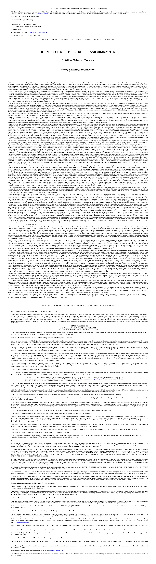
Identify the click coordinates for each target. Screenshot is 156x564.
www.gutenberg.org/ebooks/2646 (38, 32)
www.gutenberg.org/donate (21, 522)
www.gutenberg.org (42, 13)
